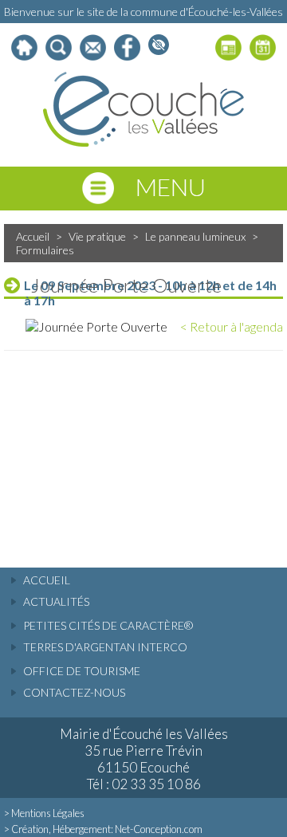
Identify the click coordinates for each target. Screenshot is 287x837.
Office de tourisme (81, 671)
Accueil (32, 236)
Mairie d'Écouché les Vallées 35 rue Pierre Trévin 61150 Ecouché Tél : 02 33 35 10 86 (144, 758)
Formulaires (45, 250)
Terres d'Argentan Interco (105, 647)
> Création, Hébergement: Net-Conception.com (103, 829)
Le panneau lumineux (195, 236)
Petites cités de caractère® (108, 625)
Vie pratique (97, 236)
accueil (46, 580)
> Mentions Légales (44, 813)
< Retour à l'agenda (231, 326)
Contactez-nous (74, 692)
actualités (56, 601)
